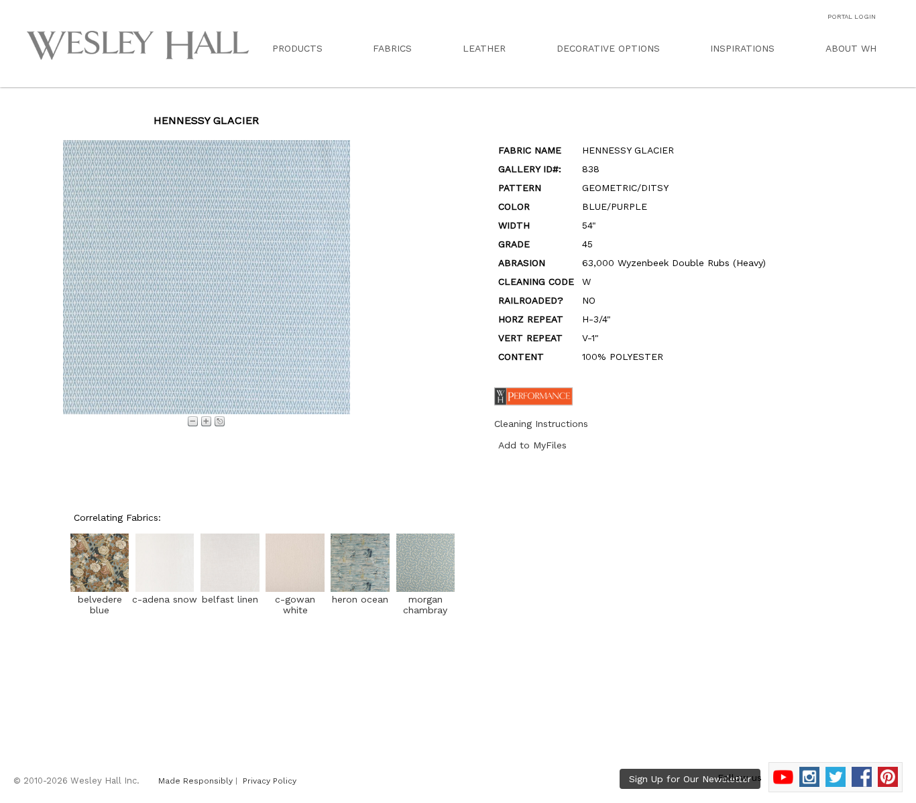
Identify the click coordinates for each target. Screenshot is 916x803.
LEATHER (484, 48)
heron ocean (360, 599)
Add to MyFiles (532, 445)
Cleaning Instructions (541, 423)
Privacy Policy (269, 781)
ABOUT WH (850, 48)
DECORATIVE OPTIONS (608, 48)
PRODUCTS (297, 48)
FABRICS (392, 48)
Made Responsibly (195, 781)
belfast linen (230, 599)
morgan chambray (425, 604)
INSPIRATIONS (742, 48)
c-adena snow (164, 599)
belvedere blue (100, 604)
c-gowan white (295, 604)
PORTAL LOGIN (851, 16)
